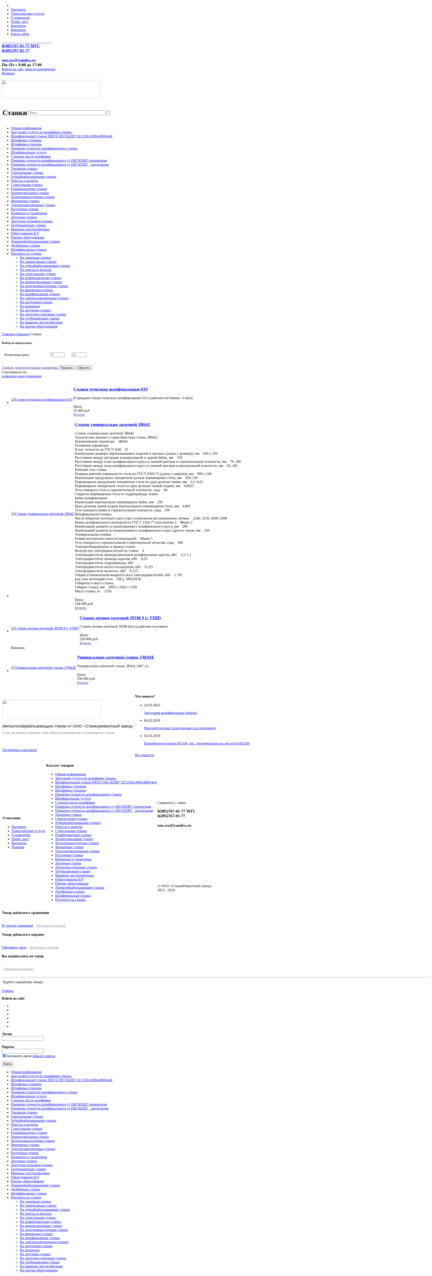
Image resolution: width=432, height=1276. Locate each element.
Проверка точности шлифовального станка (44, 148)
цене (21, 376)
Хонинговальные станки (30, 193)
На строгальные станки (38, 274)
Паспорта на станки (26, 253)
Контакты (18, 26)
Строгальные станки (27, 185)
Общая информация (26, 128)
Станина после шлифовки (31, 156)
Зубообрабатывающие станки (33, 177)
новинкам (33, 376)
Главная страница (15, 334)
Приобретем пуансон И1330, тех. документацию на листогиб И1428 (196, 743)
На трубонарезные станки (40, 318)
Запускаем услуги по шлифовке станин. (41, 132)
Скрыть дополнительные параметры (30, 367)
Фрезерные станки (25, 201)
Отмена (8, 991)
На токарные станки (35, 258)
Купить (79, 414)
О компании (20, 18)
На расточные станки (36, 302)
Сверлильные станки (27, 173)
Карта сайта (20, 34)
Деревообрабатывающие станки (35, 241)
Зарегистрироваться (40, 69)
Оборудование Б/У (25, 233)
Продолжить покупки (50, 925)
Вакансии (18, 30)
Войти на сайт (13, 69)
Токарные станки (24, 168)
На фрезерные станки (36, 290)
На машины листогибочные (41, 322)
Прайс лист (19, 22)
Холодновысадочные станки (33, 197)
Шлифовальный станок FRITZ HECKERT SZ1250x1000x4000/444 (61, 136)
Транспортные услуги (28, 14)
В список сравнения (17, 925)
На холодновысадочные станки (44, 286)
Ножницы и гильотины (29, 213)
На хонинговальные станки (41, 282)
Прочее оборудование (27, 237)
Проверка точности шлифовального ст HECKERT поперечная (59, 160)
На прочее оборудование (39, 326)
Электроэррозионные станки (33, 205)
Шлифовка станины (26, 140)
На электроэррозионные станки (44, 298)
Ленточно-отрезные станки (32, 221)
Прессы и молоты (24, 181)
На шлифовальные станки (40, 294)
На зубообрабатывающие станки (45, 266)
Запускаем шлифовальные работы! (170, 713)
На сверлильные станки (38, 262)
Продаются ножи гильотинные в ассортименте (180, 728)
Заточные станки (24, 217)
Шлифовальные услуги (29, 152)
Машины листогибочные (30, 229)
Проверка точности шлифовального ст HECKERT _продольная (59, 164)
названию (9, 376)
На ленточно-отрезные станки (43, 314)
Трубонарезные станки (28, 225)
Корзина (8, 73)
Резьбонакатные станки (29, 189)
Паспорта (18, 9)
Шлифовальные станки (29, 249)
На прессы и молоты (36, 270)
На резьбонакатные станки (40, 278)
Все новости (144, 755)
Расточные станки (25, 209)
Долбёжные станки (25, 245)
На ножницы (30, 306)
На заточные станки (35, 310)
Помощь (17, 847)
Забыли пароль (43, 1056)
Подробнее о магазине (19, 750)
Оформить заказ (14, 947)
